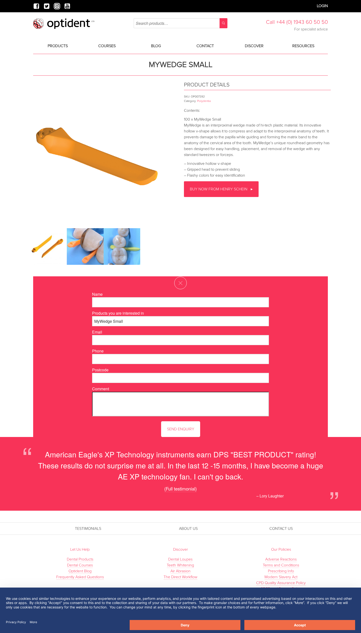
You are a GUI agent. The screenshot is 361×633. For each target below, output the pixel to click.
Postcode (100, 370)
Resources (303, 45)
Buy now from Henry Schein (219, 189)
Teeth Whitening (180, 565)
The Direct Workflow (180, 577)
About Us (188, 528)
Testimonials (88, 528)
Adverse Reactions (281, 559)
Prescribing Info (281, 571)
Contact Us (281, 528)
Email (97, 332)
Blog (156, 45)
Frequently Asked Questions (80, 577)
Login (322, 5)
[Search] (223, 23)
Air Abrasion (180, 571)
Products (58, 45)
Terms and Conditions (281, 565)
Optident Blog (80, 571)
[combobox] (180, 23)
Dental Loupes (180, 559)
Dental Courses (80, 565)
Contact (205, 45)
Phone (98, 351)
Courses (107, 45)
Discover (254, 45)
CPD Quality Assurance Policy (281, 582)
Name (97, 294)
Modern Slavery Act (280, 577)
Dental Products (80, 559)
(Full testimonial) (180, 488)
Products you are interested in (118, 313)
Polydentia (204, 101)
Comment (100, 389)
